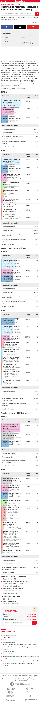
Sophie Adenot (7, 640)
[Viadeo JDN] (29, 696)
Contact (35, 675)
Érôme (23, 42)
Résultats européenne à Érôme (13, 588)
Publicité (30, 675)
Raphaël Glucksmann (10, 654)
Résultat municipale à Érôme (12, 591)
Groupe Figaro (34, 679)
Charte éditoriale (23, 675)
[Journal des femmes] (10, 689)
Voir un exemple (32, 614)
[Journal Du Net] (10, 692)
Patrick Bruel (7, 637)
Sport (6, 617)
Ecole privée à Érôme (9, 601)
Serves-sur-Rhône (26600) (17, 17)
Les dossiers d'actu (10, 619)
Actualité (7, 614)
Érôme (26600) (7, 599)
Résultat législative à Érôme (11, 586)
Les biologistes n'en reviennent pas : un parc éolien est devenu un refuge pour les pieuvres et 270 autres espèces (20, 663)
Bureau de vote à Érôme (10, 579)
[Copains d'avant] (10, 696)
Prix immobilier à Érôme (11, 604)
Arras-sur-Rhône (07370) (9, 19)
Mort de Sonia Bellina (9, 635)
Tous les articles (8, 677)
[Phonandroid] (29, 700)
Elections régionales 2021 (12, 4)
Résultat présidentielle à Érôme (13, 584)
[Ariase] (10, 700)
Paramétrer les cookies (8, 679)
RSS (14, 677)
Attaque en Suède (8, 651)
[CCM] (29, 689)
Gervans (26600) (32, 17)
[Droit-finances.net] (29, 692)
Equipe (15, 675)
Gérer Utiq (17, 679)
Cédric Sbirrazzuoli (9, 642)
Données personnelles (30, 677)
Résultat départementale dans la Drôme (16, 581)
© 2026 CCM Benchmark (20, 680)
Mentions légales (25, 679)
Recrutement (20, 677)
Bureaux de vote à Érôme (28, 40)
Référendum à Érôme (10, 593)
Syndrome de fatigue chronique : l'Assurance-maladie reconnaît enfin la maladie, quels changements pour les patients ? (20, 647)
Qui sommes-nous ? (7, 675)
